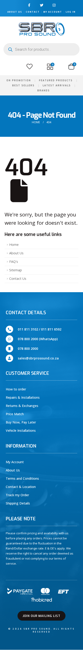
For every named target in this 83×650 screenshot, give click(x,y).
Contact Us (17, 278)
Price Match (15, 414)
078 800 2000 (28, 348)
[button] (9, 66)
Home (14, 244)
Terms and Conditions (22, 478)
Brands (43, 90)
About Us (14, 12)
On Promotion (18, 80)
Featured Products (56, 80)
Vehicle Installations (21, 430)
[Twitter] (41, 5)
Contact (33, 12)
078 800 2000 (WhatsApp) (38, 339)
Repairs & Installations (23, 397)
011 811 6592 (51, 329)
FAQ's (13, 261)
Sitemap (15, 270)
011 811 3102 (28, 329)
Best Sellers (23, 85)
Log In (71, 12)
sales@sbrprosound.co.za (38, 358)
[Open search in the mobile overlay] (41, 49)
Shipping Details (18, 503)
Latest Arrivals (57, 85)
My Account (52, 12)
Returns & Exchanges (22, 405)
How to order (16, 389)
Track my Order (17, 495)
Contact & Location (21, 487)
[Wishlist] (30, 67)
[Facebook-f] (29, 5)
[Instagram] (54, 5)
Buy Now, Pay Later (21, 422)
